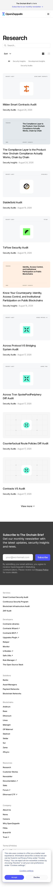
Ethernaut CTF (9, 794)
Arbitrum (6, 707)
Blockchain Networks (12, 693)
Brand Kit (7, 832)
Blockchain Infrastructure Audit (16, 606)
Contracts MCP (9, 633)
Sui (4, 743)
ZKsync (6, 752)
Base (5, 711)
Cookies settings (26, 871)
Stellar (5, 738)
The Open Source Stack (13, 664)
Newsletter (7, 776)
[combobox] (26, 45)
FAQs (5, 828)
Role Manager (9, 660)
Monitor (6, 646)
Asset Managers (10, 684)
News (5, 814)
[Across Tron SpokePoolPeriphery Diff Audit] (26, 384)
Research (7, 767)
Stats (5, 785)
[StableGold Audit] (26, 190)
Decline (37, 877)
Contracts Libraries (11, 624)
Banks (5, 680)
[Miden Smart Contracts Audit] (26, 92)
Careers (6, 819)
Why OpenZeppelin (11, 823)
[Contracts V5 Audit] (26, 476)
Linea (5, 720)
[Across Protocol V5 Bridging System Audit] (26, 335)
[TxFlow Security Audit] (26, 235)
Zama (5, 747)
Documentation (9, 781)
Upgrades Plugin (10, 637)
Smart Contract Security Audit (15, 597)
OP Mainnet (8, 729)
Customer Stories (10, 772)
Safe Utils (7, 655)
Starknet (6, 734)
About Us (7, 810)
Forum (5, 790)
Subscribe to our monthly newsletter (26, 7)
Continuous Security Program (15, 602)
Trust (5, 837)
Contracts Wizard (10, 628)
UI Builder (7, 651)
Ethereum (7, 716)
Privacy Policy (41, 570)
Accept (14, 877)
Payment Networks (11, 689)
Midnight (6, 725)
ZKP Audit (7, 611)
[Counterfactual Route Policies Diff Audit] (26, 431)
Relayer (6, 642)
